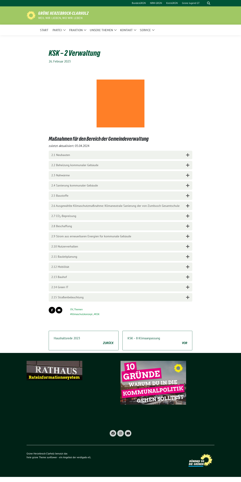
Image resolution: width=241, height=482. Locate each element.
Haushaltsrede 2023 (83, 340)
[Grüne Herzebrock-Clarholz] (31, 15)
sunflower (52, 457)
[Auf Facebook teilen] (52, 310)
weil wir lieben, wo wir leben (60, 18)
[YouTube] (128, 433)
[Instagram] (120, 433)
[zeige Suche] (208, 3)
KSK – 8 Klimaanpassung (157, 340)
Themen (78, 309)
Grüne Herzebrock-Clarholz (63, 13)
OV (71, 309)
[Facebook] (113, 433)
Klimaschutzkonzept (81, 314)
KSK (97, 314)
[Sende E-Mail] (59, 310)
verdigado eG (83, 457)
